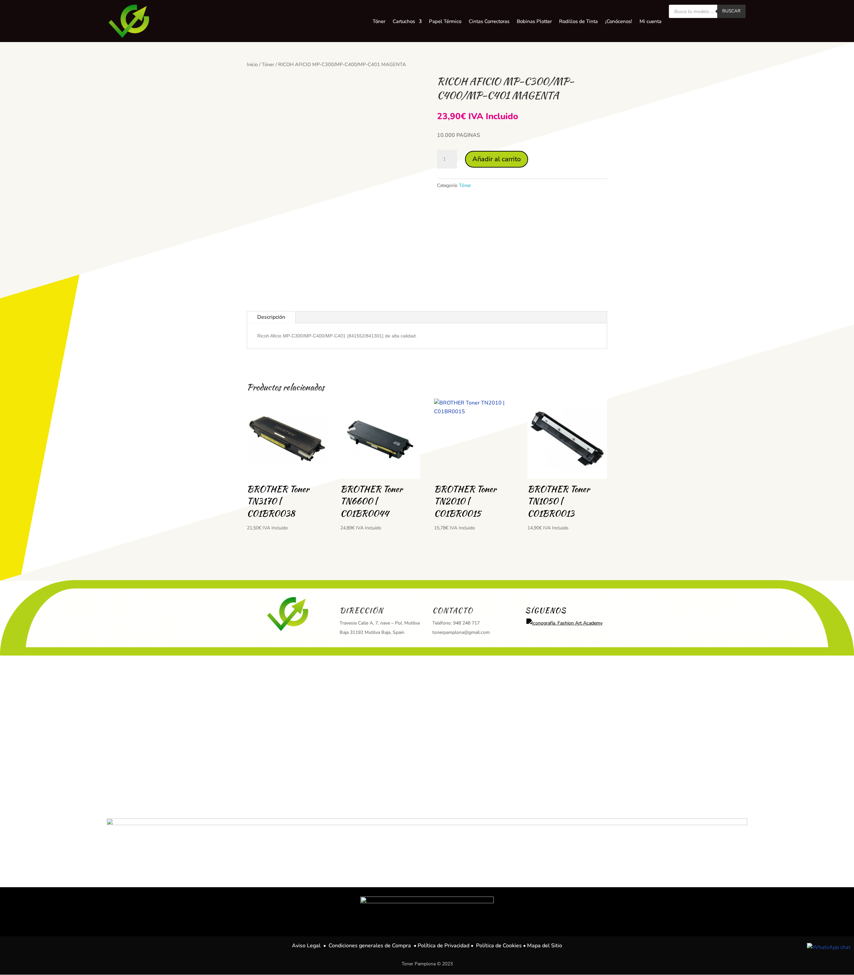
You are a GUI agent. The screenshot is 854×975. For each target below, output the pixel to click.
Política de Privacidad (443, 945)
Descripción (271, 317)
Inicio (252, 64)
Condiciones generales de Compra (370, 945)
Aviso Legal (306, 945)
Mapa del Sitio (544, 945)
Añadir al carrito (496, 159)
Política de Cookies (499, 945)
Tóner (268, 64)
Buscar (731, 11)
